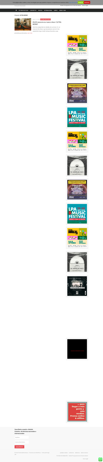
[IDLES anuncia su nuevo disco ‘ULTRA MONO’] (23, 24)
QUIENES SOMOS (64, 452)
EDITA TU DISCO (84, 452)
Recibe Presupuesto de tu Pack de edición (70, 5)
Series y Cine (62, 10)
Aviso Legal (85, 5)
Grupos (40, 10)
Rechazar (87, 2)
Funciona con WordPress (35, 452)
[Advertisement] (77, 23)
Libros (55, 10)
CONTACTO (71, 452)
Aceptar (80, 2)
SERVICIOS (77, 452)
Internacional (48, 10)
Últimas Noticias (23, 10)
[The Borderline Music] (16, 10)
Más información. (73, 2)
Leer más (29, 33)
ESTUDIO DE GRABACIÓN (62, 455)
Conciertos (33, 10)
